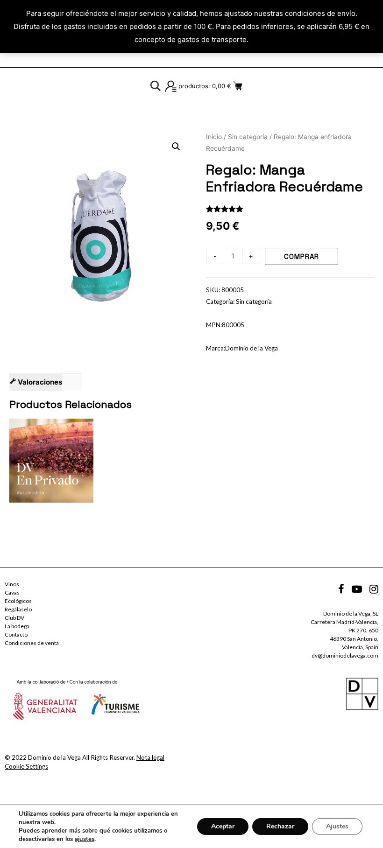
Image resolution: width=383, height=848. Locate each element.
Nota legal (150, 757)
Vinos (12, 584)
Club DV (14, 617)
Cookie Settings (26, 766)
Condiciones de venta (32, 642)
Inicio (214, 136)
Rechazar (280, 826)
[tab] (35, 382)
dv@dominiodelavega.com (345, 655)
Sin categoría (248, 136)
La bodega (17, 626)
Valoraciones (39, 382)
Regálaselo (18, 609)
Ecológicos (18, 600)
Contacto (16, 634)
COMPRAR (301, 256)
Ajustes (337, 826)
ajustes (84, 839)
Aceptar (222, 826)
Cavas (12, 592)
